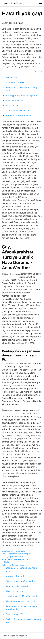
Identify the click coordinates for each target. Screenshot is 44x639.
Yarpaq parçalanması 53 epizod (21, 95)
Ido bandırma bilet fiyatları (19, 115)
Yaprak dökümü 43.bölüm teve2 (21, 596)
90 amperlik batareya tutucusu (15, 559)
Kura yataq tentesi (15, 82)
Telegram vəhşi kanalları (17, 110)
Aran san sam (12, 105)
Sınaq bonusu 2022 (15, 614)
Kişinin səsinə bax (14, 591)
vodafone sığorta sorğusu (13, 551)
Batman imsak (13, 77)
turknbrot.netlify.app (13, 3)
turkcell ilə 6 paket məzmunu (15, 565)
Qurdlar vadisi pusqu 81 (17, 586)
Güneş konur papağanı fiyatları (21, 581)
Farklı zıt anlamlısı (14, 100)
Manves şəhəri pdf (15, 576)
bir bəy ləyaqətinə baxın (12, 556)
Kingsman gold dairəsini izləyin (21, 601)
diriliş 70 (5, 562)
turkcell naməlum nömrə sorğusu (16, 554)
